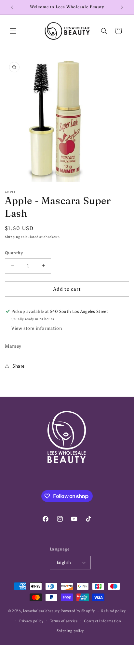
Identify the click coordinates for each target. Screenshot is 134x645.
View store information (36, 328)
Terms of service (64, 621)
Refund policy (113, 611)
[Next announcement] (122, 7)
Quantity (14, 252)
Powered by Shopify (77, 611)
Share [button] (18, 366)
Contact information (102, 621)
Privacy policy (31, 621)
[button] (13, 31)
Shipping (12, 237)
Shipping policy (70, 631)
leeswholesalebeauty (41, 611)
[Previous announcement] (12, 7)
